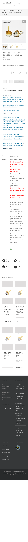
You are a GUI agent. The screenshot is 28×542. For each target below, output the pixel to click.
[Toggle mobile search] (19, 3)
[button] (24, 21)
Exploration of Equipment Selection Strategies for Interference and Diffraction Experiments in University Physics (20, 418)
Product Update (6, 456)
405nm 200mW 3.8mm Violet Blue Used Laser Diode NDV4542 (7, 310)
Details (10, 321)
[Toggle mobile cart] (14, 5)
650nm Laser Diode (7, 143)
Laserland (17, 471)
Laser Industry (6, 449)
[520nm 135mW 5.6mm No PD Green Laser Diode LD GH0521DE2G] (20, 292)
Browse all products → (8, 148)
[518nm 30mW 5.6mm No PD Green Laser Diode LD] (7, 338)
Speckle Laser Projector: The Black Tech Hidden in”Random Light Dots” (20, 407)
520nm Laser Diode (7, 141)
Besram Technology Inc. (20, 473)
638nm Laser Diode (18, 141)
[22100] (17, 447)
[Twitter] (5, 408)
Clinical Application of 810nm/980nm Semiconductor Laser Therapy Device (20, 397)
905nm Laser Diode (12, 90)
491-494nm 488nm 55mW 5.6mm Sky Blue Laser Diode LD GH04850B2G (20, 356)
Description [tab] (4, 156)
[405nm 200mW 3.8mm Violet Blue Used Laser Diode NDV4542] (7, 292)
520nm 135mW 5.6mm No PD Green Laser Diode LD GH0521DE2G (20, 309)
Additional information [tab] (4, 160)
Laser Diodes (19, 90)
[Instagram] (10, 408)
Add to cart (19, 81)
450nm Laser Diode (7, 139)
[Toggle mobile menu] (24, 3)
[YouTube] (7, 408)
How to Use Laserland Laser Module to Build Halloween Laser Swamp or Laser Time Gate (19, 431)
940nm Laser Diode (7, 136)
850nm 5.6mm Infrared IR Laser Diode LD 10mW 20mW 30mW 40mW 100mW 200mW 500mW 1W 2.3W (13, 101)
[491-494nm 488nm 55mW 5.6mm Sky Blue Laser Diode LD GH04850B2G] (20, 338)
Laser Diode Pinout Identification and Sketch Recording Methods (20, 387)
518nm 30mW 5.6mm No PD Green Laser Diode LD (7, 354)
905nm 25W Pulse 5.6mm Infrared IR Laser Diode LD (14, 97)
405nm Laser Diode (18, 136)
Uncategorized (6, 459)
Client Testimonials (7, 446)
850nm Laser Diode (18, 145)
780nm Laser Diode (18, 143)
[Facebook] (3, 408)
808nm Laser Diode (7, 145)
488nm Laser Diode (18, 139)
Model (6, 73)
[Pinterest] (3, 411)
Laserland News (6, 452)
